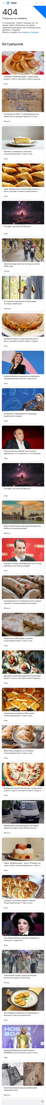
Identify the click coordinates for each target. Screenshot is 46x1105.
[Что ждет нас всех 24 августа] (23, 480)
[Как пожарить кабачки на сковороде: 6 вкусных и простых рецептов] (23, 1004)
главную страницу (29, 32)
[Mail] (8, 3)
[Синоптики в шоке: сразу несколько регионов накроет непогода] (23, 967)
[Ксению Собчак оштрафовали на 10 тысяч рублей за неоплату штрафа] (23, 555)
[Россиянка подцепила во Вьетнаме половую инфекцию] (23, 293)
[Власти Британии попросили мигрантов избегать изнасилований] (23, 518)
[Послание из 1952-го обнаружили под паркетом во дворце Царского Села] (23, 106)
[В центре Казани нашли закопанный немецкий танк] (23, 1079)
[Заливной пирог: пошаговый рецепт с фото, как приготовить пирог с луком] (23, 330)
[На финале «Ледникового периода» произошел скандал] (23, 405)
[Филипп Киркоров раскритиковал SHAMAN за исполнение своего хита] (23, 1042)
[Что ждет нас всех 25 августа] (23, 218)
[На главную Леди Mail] (13, 3)
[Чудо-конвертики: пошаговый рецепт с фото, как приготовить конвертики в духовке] (23, 181)
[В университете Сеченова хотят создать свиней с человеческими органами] (23, 593)
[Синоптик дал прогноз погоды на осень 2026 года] (23, 255)
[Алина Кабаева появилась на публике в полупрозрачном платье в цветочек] (23, 368)
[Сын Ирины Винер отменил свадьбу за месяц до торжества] (23, 930)
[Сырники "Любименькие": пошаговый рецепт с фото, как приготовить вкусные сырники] (23, 68)
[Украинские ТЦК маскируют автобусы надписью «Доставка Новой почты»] (23, 817)
